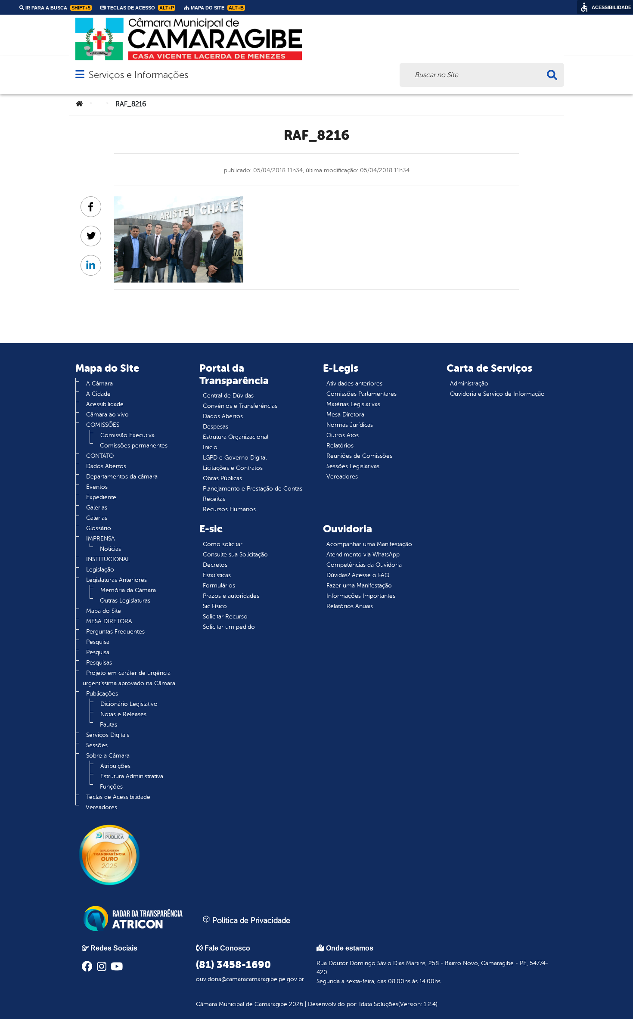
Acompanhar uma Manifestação (369, 544)
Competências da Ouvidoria (364, 565)
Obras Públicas (222, 478)
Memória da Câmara (128, 590)
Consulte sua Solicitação (235, 554)
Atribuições (115, 766)
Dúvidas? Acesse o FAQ (357, 575)
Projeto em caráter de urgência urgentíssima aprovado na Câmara (129, 678)
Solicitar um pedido (229, 627)
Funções (111, 786)
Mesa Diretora (345, 414)
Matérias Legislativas (353, 404)
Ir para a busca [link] (57, 7)
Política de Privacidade (250, 920)
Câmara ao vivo (107, 414)
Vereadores (101, 807)
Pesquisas (99, 662)
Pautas (108, 724)
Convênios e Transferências (240, 406)
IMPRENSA (100, 538)
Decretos (215, 565)
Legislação (100, 569)
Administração (469, 383)
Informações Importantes (360, 596)
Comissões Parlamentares (361, 394)
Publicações (102, 693)
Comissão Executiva (127, 435)
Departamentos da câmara (122, 476)
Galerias (96, 507)
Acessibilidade (105, 404)
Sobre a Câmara (108, 755)
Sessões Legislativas (352, 466)
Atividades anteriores (354, 383)
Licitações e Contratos (233, 468)
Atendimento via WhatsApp (363, 554)
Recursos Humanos (229, 509)
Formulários (219, 585)
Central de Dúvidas (228, 395)
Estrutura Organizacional (235, 437)
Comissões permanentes (134, 445)
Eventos (97, 487)
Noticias (110, 549)
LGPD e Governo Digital (235, 457)
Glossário (98, 528)
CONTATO (100, 456)
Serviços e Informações (138, 74)
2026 (295, 1004)
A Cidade (98, 394)
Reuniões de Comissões (359, 456)
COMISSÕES (102, 425)
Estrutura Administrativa (131, 776)
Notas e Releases (123, 714)
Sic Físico (215, 606)
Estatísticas (217, 575)
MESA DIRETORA (109, 621)
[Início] (79, 104)
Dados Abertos (106, 466)
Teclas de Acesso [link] (140, 7)
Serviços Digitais (107, 735)
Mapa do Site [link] (216, 7)
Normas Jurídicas (349, 425)
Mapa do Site (103, 611)
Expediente (101, 497)
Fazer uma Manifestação (359, 585)
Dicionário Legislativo (129, 704)
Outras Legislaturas (125, 600)
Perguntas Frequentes (115, 631)
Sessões (97, 745)
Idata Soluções (378, 1004)
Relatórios (340, 445)
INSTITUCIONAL (108, 559)
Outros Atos (342, 435)
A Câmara (99, 383)
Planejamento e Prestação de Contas (252, 488)
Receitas (214, 499)
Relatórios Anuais (349, 606)
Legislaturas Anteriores (116, 580)
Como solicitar (222, 544)
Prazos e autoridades (231, 596)
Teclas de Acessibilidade (118, 797)
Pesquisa (97, 642)
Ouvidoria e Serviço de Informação (497, 394)
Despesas (215, 426)
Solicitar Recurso (225, 616)
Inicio (210, 447)
